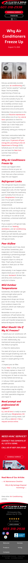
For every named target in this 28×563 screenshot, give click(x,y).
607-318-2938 (11, 7)
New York (17, 150)
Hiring (20, 547)
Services (20, 543)
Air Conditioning (16, 496)
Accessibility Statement (17, 558)
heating (15, 226)
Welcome (6, 543)
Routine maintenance (17, 114)
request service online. (10, 421)
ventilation (6, 229)
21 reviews (15, 521)
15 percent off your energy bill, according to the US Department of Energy (13, 143)
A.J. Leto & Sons (7, 411)
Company (6, 552)
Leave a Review (14, 524)
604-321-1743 (16, 419)
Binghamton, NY (18, 414)
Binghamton (10, 197)
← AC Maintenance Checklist (12, 481)
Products (6, 547)
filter (9, 368)
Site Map (7, 558)
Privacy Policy (21, 556)
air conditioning (16, 85)
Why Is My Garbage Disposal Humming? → (15, 486)
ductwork (12, 275)
